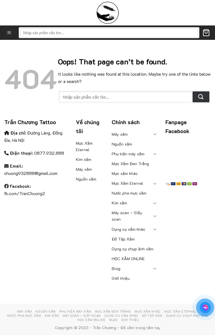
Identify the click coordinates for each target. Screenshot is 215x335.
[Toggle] (155, 134)
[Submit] (201, 96)
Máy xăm (84, 169)
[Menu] (9, 32)
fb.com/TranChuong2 (24, 193)
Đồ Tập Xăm (123, 239)
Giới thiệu (121, 278)
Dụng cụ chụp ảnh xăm (132, 248)
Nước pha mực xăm (129, 193)
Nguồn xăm (86, 179)
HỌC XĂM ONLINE (128, 258)
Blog (116, 268)
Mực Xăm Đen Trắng (130, 163)
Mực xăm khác (125, 173)
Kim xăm (83, 159)
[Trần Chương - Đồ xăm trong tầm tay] (107, 13)
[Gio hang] (206, 32)
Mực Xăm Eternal (84, 146)
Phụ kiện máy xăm (128, 153)
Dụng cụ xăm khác (128, 229)
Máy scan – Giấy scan (127, 216)
